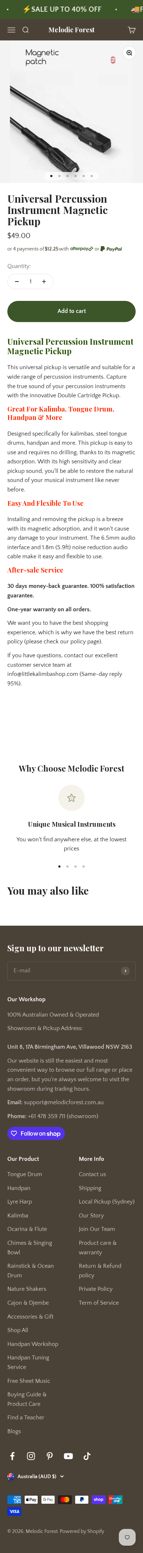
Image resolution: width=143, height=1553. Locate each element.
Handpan (18, 1188)
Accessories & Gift (30, 1316)
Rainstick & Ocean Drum (30, 1271)
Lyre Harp (19, 1201)
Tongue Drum (24, 1174)
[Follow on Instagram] (31, 1456)
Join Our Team (97, 1229)
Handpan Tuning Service (28, 1362)
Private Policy (96, 1289)
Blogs (14, 1431)
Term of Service (99, 1303)
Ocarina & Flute (27, 1229)
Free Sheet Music (28, 1381)
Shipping (90, 1188)
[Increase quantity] (44, 281)
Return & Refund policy (100, 1271)
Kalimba (17, 1215)
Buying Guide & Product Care (27, 1399)
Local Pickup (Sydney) (107, 1201)
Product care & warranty (98, 1248)
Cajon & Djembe (28, 1303)
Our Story (91, 1215)
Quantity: (19, 266)
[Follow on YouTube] (68, 1456)
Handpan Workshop (32, 1344)
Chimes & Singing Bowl (29, 1248)
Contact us (92, 1174)
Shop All (17, 1330)
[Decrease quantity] (17, 281)
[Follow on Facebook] (12, 1456)
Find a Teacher (25, 1417)
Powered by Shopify (82, 1531)
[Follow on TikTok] (87, 1456)
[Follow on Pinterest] (50, 1456)
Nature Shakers (26, 1289)
